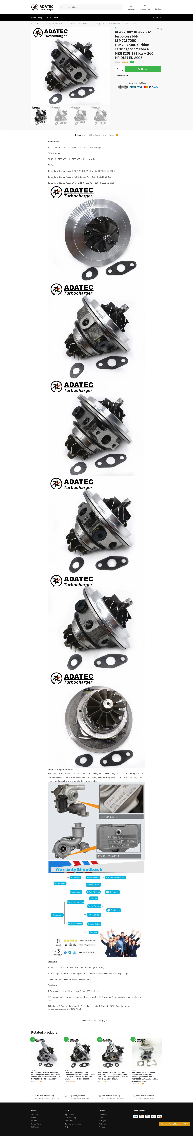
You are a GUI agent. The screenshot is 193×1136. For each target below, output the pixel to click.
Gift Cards (35, 1127)
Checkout (158, 9)
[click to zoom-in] (70, 66)
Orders (33, 1118)
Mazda (39, 24)
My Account (131, 9)
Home (33, 24)
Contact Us (69, 1121)
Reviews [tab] (112, 135)
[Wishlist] (58, 1041)
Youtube (102, 1127)
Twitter (101, 1118)
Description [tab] (80, 135)
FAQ (66, 1127)
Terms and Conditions (73, 1124)
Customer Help (145, 9)
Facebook (102, 1115)
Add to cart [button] (46, 1088)
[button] (106, 66)
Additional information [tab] (97, 135)
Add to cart (143, 69)
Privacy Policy (36, 1124)
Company (34, 1115)
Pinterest (102, 1124)
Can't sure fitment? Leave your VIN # (174, 1124)
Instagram (103, 1121)
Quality (34, 1121)
